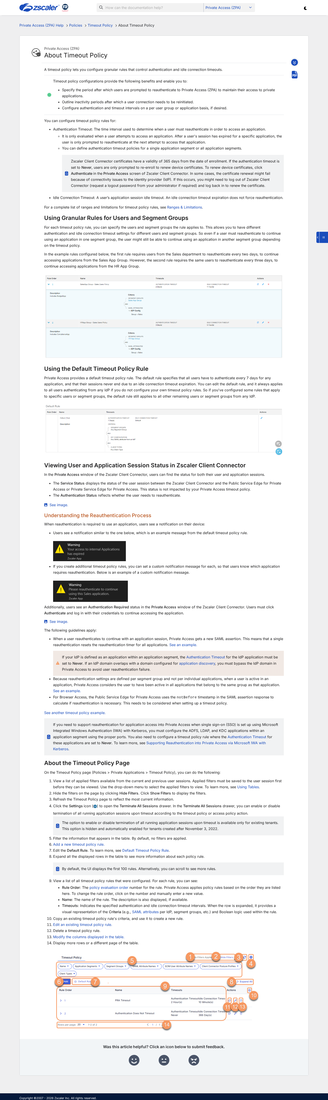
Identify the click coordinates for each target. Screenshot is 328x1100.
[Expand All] (294, 62)
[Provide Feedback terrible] (193, 1060)
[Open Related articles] (322, 237)
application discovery (197, 663)
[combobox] (150, 7)
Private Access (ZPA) (223, 7)
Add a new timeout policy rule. (79, 844)
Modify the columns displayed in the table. (89, 937)
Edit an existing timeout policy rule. (82, 924)
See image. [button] (59, 505)
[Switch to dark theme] (305, 8)
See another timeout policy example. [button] (75, 712)
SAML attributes (145, 912)
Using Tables (248, 787)
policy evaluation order (108, 887)
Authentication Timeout (205, 657)
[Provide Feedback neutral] (164, 1060)
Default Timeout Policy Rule (145, 850)
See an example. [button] (183, 645)
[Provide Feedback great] (134, 1060)
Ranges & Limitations (184, 207)
